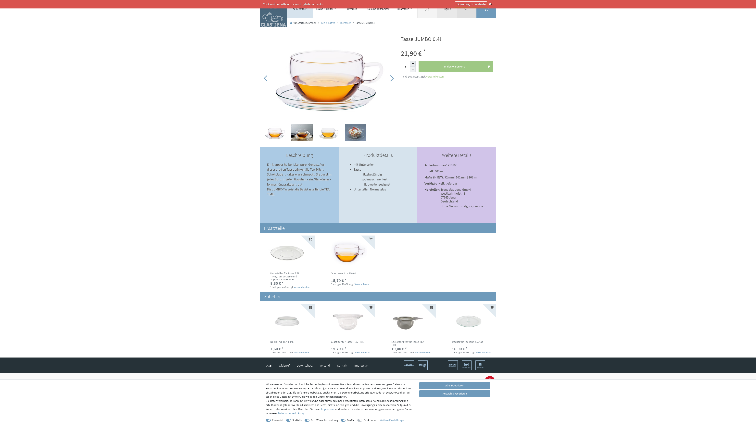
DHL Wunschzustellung (324, 420)
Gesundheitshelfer (378, 9)
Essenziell (278, 420)
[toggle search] (466, 9)
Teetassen (345, 23)
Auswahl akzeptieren (455, 393)
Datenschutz (304, 365)
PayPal (351, 420)
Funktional (370, 420)
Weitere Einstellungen (392, 420)
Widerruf (284, 365)
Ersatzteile (403, 9)
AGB (269, 365)
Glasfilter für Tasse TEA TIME (347, 342)
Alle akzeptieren (454, 385)
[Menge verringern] (413, 69)
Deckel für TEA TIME (282, 342)
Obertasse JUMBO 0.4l (344, 273)
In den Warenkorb (454, 66)
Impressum (361, 365)
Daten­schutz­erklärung (291, 413)
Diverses (352, 9)
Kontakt (342, 365)
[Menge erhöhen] (413, 64)
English (447, 9)
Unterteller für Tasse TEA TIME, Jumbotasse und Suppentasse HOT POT (284, 276)
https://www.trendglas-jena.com (463, 206)
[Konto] (427, 9)
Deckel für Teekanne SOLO (467, 342)
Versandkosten (435, 76)
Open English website (471, 4)
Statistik (297, 420)
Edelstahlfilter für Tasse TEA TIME (407, 343)
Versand (325, 365)
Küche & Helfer (324, 9)
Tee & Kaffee (298, 9)
